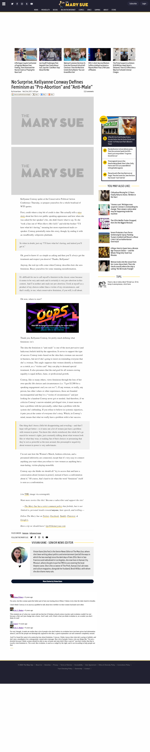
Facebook (54, 516)
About (106, 10)
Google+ (24, 519)
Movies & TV (45, 10)
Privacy (55, 665)
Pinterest (71, 516)
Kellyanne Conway (35, 533)
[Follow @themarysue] (12, 5)
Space (89, 10)
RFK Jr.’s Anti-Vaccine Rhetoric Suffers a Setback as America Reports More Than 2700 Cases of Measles (99, 66)
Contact (87, 668)
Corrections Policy (123, 665)
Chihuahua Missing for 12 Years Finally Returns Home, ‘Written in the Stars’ (123, 194)
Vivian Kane (17, 91)
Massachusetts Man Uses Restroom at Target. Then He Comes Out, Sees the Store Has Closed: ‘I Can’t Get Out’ (121, 175)
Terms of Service (66, 665)
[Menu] (4, 4)
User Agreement (90, 665)
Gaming (97, 10)
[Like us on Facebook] (17, 5)
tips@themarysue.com (55, 525)
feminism (25, 533)
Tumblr (63, 516)
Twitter (46, 516)
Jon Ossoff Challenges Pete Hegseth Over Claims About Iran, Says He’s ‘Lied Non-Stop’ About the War (49, 66)
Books (55, 10)
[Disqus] (53, 620)
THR (26, 494)
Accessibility (78, 665)
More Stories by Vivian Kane (52, 581)
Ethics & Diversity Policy (107, 665)
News (36, 10)
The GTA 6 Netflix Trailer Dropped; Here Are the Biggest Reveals (123, 221)
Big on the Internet (68, 10)
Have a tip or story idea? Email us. (121, 282)
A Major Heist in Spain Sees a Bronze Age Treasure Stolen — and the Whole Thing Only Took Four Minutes (124, 251)
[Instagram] (22, 5)
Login (144, 3)
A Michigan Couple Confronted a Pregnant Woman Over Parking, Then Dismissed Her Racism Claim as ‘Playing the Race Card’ (25, 67)
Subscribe (133, 3)
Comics (81, 10)
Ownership (78, 668)
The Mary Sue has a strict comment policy (43, 506)
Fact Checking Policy (65, 668)
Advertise (47, 665)
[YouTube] (32, 5)
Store (114, 10)
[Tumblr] (27, 5)
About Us (39, 665)
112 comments (89, 91)
